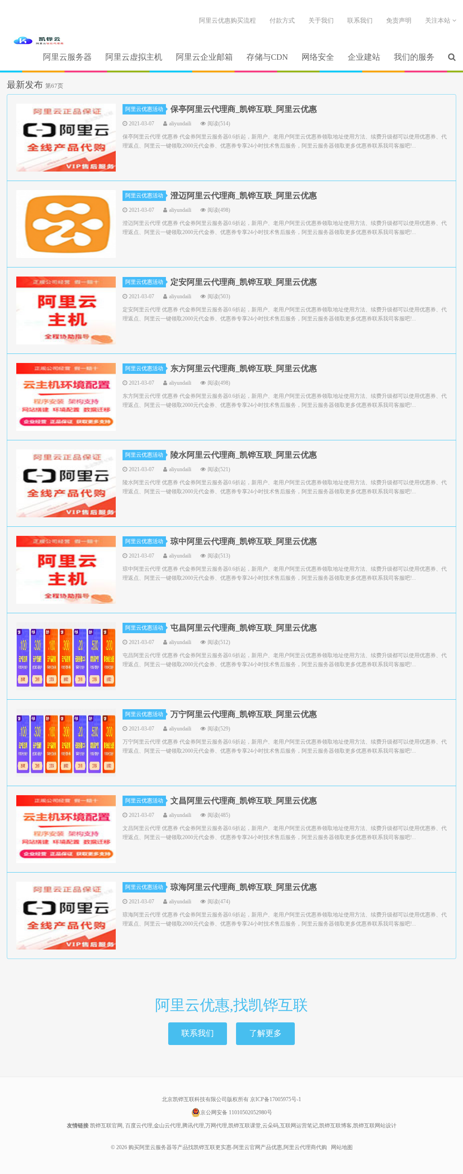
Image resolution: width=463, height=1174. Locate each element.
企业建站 (364, 57)
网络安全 (318, 57)
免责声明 (398, 20)
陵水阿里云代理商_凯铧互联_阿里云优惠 (243, 454)
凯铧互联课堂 (244, 1125)
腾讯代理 (193, 1125)
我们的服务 (414, 57)
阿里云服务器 (67, 57)
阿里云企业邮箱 (204, 57)
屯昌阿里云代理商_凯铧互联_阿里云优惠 (243, 627)
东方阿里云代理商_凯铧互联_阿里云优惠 (243, 368)
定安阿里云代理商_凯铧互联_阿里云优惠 (243, 281)
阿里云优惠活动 (144, 109)
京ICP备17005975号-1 (275, 1099)
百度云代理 (138, 1125)
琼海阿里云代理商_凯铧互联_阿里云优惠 (243, 887)
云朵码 (270, 1125)
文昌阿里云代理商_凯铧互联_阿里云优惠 (243, 800)
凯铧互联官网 (106, 1125)
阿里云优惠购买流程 (227, 20)
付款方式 (282, 20)
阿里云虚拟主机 (133, 57)
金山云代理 (167, 1125)
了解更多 (265, 1033)
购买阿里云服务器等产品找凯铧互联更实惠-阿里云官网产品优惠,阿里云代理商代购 (38, 41)
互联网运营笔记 (299, 1125)
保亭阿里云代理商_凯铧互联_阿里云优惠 (243, 109)
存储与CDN (267, 57)
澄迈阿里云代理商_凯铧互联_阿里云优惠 (243, 195)
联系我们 (360, 20)
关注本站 (438, 20)
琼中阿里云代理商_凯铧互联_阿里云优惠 (243, 541)
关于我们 (321, 20)
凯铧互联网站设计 (375, 1125)
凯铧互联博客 (335, 1125)
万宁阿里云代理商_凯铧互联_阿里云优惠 (243, 714)
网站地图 (342, 1147)
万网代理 (216, 1125)
